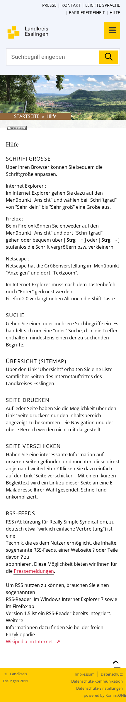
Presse (49, 5)
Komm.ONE (115, 695)
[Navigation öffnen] (112, 30)
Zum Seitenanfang (117, 659)
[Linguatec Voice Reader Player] (25, 130)
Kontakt (71, 5)
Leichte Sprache (102, 5)
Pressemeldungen (34, 571)
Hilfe (115, 12)
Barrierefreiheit (87, 12)
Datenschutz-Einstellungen (99, 688)
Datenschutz (112, 674)
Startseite (27, 116)
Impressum (85, 674)
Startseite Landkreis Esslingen (66, 32)
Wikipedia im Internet (29, 641)
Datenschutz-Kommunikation (97, 681)
